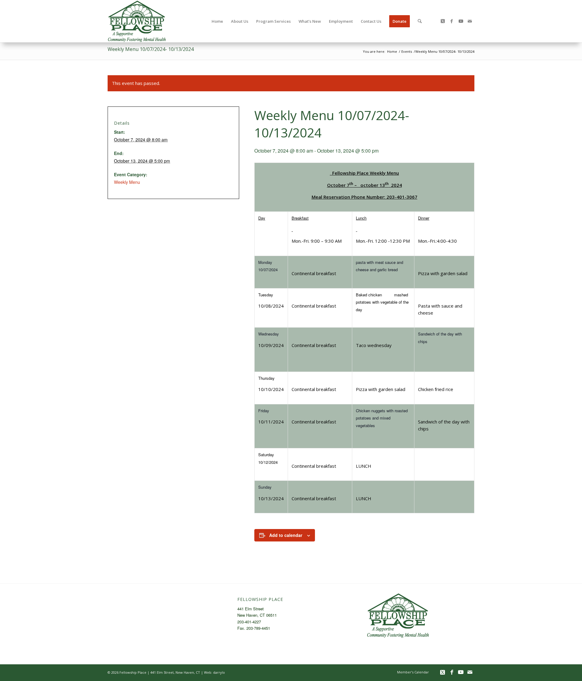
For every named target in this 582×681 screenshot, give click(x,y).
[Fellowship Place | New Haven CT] (137, 21)
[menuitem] (217, 21)
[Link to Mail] (469, 20)
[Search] (420, 21)
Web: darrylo (214, 672)
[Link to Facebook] (451, 20)
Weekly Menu (127, 182)
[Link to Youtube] (460, 20)
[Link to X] (442, 20)
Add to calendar (285, 535)
